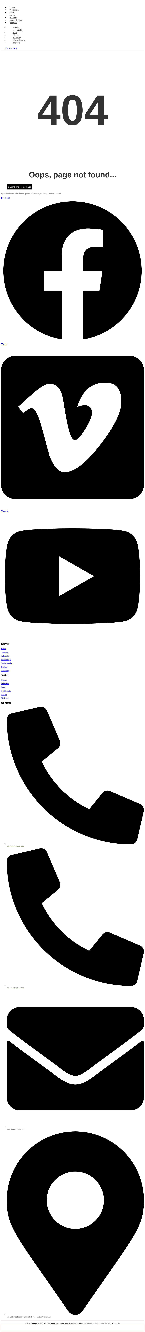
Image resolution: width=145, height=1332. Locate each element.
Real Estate (6, 691)
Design (4, 680)
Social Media (6, 663)
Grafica (4, 667)
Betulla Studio (92, 1323)
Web (12, 12)
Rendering (5, 671)
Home (12, 7)
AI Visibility (14, 10)
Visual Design (16, 20)
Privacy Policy (105, 1323)
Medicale (4, 698)
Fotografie (5, 656)
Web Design (6, 660)
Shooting (14, 17)
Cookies (117, 1323)
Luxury (4, 695)
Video (12, 15)
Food (3, 687)
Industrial (5, 684)
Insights (13, 22)
